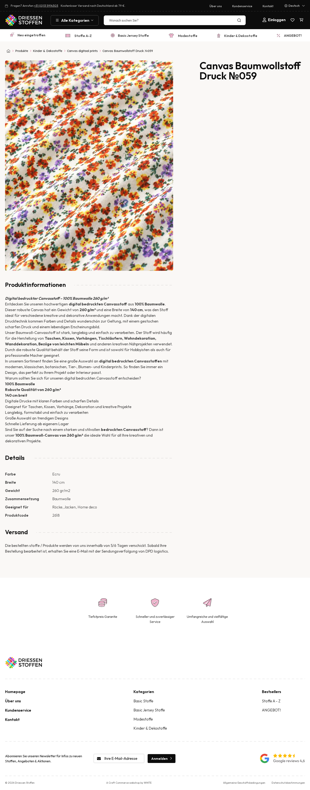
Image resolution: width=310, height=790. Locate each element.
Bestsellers (271, 691)
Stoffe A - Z (271, 701)
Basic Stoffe (143, 701)
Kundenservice (242, 6)
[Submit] (240, 20)
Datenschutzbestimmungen (288, 782)
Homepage (15, 691)
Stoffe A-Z (83, 36)
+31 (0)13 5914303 (46, 6)
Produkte (21, 51)
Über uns (215, 6)
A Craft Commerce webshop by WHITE (129, 782)
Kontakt (268, 6)
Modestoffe (187, 36)
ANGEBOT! (293, 35)
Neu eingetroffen (31, 35)
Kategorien (143, 691)
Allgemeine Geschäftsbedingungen (244, 782)
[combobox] (175, 20)
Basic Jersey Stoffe (133, 35)
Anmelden (159, 758)
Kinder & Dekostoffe (240, 36)
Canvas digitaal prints (82, 51)
